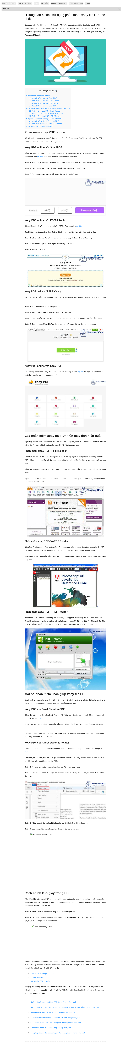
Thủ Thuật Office (9, 3)
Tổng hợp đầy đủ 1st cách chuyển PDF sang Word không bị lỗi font (57, 1033)
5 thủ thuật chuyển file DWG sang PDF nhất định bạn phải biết (55, 1023)
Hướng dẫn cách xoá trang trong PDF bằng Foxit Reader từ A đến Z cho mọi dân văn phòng (67, 1007)
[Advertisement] (65, 67)
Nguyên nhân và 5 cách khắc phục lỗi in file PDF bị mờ (52, 1012)
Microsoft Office (25, 3)
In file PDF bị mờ (37, 977)
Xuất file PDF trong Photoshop (42, 973)
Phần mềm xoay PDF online (38, 96)
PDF (36, 3)
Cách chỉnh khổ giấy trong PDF (39, 126)
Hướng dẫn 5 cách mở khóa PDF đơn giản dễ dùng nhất (53, 1002)
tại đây (40, 157)
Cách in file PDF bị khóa (40, 981)
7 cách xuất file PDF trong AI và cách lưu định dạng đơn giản (55, 1017)
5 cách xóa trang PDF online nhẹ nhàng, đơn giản (50, 1028)
